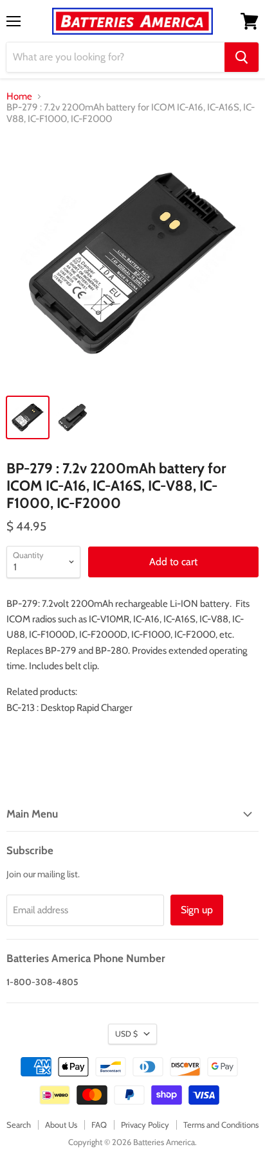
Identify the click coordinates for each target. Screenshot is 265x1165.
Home (19, 96)
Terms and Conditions (221, 1124)
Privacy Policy (145, 1124)
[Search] (241, 57)
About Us (61, 1124)
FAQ (99, 1124)
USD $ (126, 1033)
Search (18, 1124)
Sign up (197, 910)
